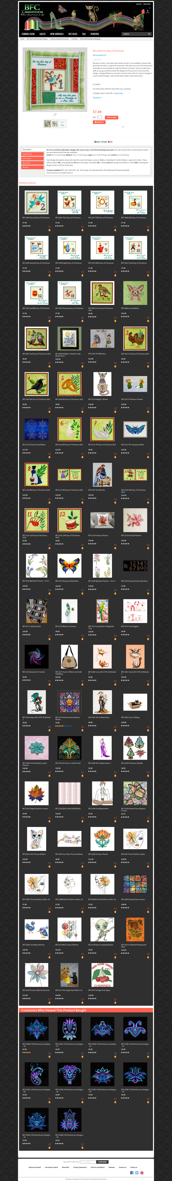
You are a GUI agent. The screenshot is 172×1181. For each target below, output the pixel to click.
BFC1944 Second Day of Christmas (36, 218)
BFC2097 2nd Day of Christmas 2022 (37, 354)
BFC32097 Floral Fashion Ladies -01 (36, 900)
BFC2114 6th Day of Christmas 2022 (69, 445)
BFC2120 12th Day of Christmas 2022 (67, 537)
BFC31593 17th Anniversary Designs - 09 (102, 1091)
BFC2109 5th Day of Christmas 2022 (69, 399)
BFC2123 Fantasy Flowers (98, 536)
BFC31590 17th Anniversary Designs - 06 (69, 1091)
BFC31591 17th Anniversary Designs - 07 (69, 1045)
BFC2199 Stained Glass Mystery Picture (133, 810)
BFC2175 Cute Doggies (130, 626)
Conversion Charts (51, 1167)
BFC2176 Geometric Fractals (34, 672)
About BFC (65, 1167)
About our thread (35, 1167)
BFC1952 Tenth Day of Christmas (134, 263)
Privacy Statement (80, 1167)
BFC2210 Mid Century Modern (67, 945)
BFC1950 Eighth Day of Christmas (68, 263)
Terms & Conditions (98, 1167)
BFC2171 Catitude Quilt (32, 626)
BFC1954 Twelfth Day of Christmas (36, 308)
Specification (27, 154)
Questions (26, 163)
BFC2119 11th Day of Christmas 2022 (35, 537)
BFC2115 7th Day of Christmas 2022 (102, 445)
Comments (27, 158)
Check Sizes (118, 93)
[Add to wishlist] (49, 227)
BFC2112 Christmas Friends (132, 399)
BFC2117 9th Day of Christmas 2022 (69, 490)
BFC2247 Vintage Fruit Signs (99, 990)
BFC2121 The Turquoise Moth (132, 445)
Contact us (122, 1167)
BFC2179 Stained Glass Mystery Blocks (67, 719)
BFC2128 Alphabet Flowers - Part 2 (101, 581)
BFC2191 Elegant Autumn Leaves (35, 809)
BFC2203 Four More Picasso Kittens (69, 854)
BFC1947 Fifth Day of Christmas (100, 218)
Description (27, 149)
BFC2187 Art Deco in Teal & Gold (68, 763)
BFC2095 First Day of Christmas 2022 (100, 309)
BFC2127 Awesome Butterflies (67, 581)
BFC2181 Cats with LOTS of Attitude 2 (135, 673)
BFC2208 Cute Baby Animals (33, 945)
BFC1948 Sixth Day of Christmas (133, 218)
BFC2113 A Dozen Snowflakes (34, 445)
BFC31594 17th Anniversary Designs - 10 (36, 1136)
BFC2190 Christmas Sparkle (132, 763)
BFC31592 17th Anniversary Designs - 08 (36, 1091)
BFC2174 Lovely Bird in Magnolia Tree (101, 627)
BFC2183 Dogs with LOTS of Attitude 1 (37, 719)
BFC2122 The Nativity (96, 490)
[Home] (36, 10)
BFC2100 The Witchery (97, 354)
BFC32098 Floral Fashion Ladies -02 (69, 900)
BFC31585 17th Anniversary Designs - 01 (135, 1045)
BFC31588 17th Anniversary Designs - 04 (69, 1136)
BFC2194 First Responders (98, 809)
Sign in (139, 4)
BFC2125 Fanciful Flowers (131, 536)
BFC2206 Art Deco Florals (98, 854)
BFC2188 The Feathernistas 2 (99, 763)
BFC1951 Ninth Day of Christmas (101, 263)
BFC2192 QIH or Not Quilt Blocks (68, 809)
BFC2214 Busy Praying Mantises (100, 945)
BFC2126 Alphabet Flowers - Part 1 (36, 581)
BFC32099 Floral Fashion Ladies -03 (102, 900)
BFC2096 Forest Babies (130, 308)
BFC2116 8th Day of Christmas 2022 (36, 490)
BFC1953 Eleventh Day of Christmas (69, 308)
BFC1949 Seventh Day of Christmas (36, 263)
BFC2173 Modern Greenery (65, 626)
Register (146, 4)
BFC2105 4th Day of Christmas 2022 (36, 399)
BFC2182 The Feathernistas (98, 718)
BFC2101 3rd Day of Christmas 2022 (135, 354)
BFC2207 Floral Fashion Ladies (133, 854)
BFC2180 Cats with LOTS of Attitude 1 (102, 673)
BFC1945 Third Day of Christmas (68, 218)
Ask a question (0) (99, 55)
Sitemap (112, 1167)
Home (22, 39)
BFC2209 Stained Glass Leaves (133, 900)
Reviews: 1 (68, 726)
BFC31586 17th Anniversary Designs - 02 (102, 1045)
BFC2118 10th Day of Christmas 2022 (133, 491)
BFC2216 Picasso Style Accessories (36, 990)
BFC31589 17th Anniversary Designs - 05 (36, 1045)
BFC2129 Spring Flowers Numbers (134, 581)
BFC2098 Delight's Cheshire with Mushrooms (68, 355)
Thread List (97, 97)
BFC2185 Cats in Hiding (130, 718)
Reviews (26, 167)
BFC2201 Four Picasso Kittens (34, 854)
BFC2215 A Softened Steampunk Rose (133, 946)
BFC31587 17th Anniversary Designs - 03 (135, 1091)
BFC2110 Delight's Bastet (98, 399)
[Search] (149, 34)
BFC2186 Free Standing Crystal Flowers (35, 764)
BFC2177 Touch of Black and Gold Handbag (68, 673)
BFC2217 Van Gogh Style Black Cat (68, 990)
